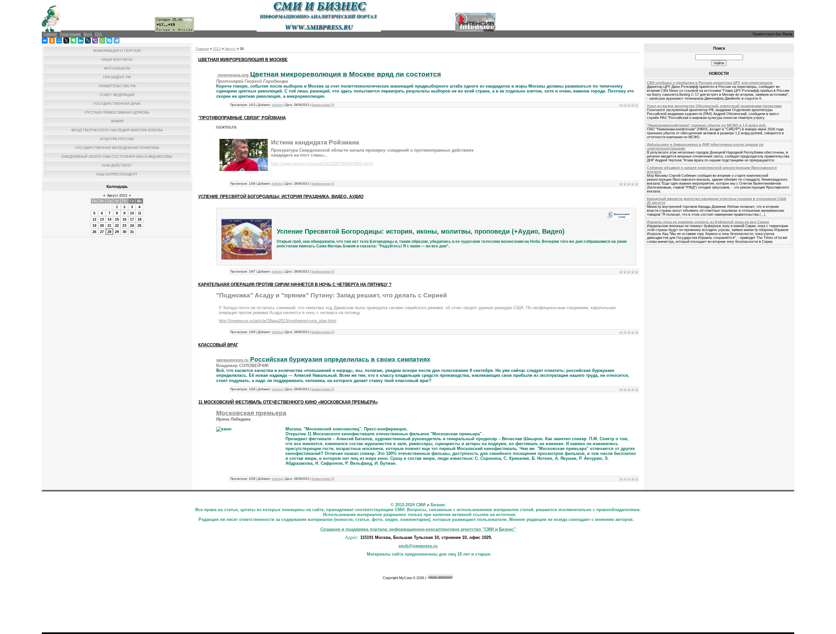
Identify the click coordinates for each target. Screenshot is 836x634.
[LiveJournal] (88, 40)
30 (124, 232)
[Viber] (95, 40)
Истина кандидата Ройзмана (315, 142)
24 (132, 225)
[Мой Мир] (59, 40)
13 (102, 219)
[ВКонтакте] (45, 40)
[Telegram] (117, 40)
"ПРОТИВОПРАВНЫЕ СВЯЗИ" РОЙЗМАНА (242, 117)
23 (124, 225)
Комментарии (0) (323, 105)
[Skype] (109, 40)
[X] (66, 40)
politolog (277, 105)
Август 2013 (117, 195)
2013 (217, 49)
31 (132, 232)
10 (132, 213)
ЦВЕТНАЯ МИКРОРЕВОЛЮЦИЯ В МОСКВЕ (243, 59)
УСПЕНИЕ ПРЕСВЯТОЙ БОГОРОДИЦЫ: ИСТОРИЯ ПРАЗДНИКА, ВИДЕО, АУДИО (280, 196)
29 (117, 232)
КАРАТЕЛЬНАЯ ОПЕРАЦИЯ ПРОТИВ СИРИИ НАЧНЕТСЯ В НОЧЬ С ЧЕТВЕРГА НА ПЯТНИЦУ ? (295, 284)
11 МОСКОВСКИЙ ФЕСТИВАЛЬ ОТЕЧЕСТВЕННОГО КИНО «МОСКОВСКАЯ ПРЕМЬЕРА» (288, 402)
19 (94, 225)
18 (139, 219)
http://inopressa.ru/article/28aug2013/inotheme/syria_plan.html (277, 320)
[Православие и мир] (619, 217)
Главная (202, 49)
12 (94, 219)
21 (109, 225)
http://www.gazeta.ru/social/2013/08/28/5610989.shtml (322, 163)
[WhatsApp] (102, 40)
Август (230, 49)
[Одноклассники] (52, 40)
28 (109, 232)
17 (132, 219)
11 (139, 213)
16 (124, 219)
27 (102, 232)
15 (117, 219)
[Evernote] (73, 40)
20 (102, 225)
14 (109, 219)
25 (139, 225)
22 (117, 225)
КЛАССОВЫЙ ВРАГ (218, 344)
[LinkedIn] (81, 40)
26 (94, 232)
